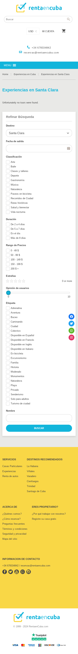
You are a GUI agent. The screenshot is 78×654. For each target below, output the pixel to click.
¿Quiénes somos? (12, 513)
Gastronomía (17, 180)
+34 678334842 (41, 47)
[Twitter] (71, 323)
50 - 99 (15, 255)
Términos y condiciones (14, 529)
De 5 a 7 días (18, 229)
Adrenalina (16, 308)
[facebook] (4, 572)
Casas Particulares (12, 466)
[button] (7, 65)
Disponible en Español (22, 335)
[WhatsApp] (71, 330)
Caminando (16, 321)
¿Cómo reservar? (11, 519)
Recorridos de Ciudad (22, 198)
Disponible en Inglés (21, 344)
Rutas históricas (19, 203)
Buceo (14, 317)
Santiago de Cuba (36, 491)
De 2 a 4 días (18, 224)
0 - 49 (15, 250)
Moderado (16, 371)
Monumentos (17, 376)
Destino (10, 125)
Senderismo (17, 394)
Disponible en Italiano (22, 349)
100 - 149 (16, 259)
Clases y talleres (19, 171)
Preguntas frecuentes (13, 523)
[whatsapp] (22, 572)
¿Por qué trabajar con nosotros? (49, 513)
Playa (14, 385)
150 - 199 (16, 264)
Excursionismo (18, 358)
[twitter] (10, 572)
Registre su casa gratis (44, 519)
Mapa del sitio (9, 539)
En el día (15, 233)
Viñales (31, 471)
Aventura (15, 312)
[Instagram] (71, 337)
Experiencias (9, 471)
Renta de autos (10, 476)
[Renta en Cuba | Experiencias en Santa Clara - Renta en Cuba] (39, 8)
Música (14, 184)
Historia (15, 367)
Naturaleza (16, 189)
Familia (14, 362)
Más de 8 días (18, 238)
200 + (15, 268)
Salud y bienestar (20, 207)
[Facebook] (71, 316)
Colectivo (15, 330)
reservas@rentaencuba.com (41, 52)
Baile (13, 166)
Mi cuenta (48, 31)
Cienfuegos (33, 481)
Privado (15, 390)
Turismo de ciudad (20, 403)
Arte (13, 162)
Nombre (10, 410)
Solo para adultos (20, 399)
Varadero (31, 476)
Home (5, 74)
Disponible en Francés (22, 340)
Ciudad (14, 326)
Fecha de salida (15, 141)
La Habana (32, 466)
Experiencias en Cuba (25, 74)
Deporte (15, 175)
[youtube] (16, 572)
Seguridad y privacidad (14, 533)
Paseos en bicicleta (21, 193)
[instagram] (28, 572)
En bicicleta (17, 353)
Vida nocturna (18, 212)
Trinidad (31, 486)
